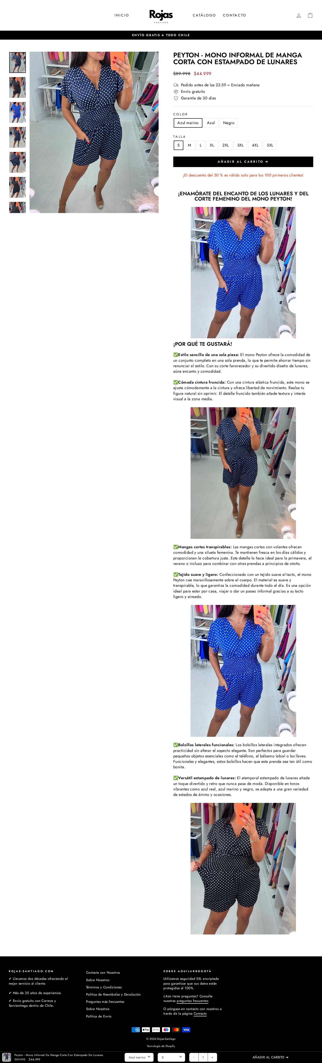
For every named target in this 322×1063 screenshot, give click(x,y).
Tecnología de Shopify (161, 1046)
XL (212, 145)
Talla (179, 136)
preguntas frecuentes (192, 1000)
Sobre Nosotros (97, 980)
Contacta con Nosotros (103, 972)
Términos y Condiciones (104, 987)
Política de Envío (98, 1016)
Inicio (122, 15)
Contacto (235, 15)
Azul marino (188, 123)
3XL (240, 145)
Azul (211, 123)
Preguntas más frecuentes (105, 1001)
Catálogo (204, 15)
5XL (270, 145)
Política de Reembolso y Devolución (113, 994)
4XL (255, 145)
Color (180, 114)
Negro (228, 123)
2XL (225, 145)
